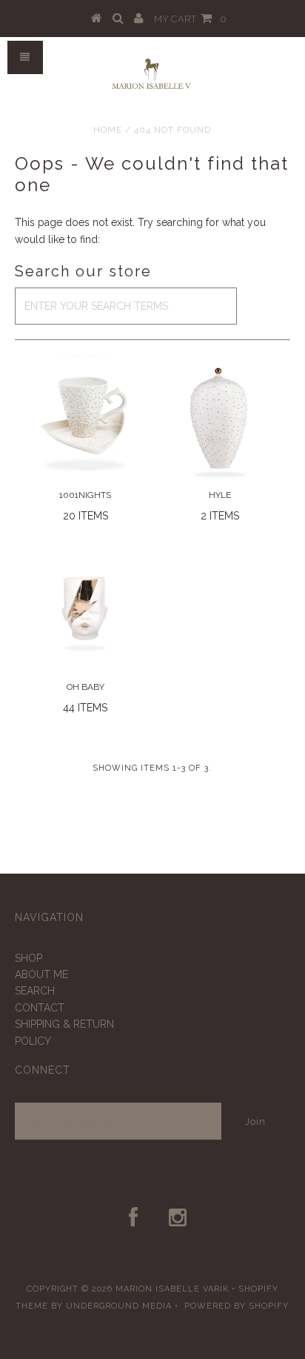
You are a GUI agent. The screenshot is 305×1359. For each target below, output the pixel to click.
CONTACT (39, 1008)
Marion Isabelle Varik (172, 1289)
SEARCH (35, 991)
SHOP (28, 958)
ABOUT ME (41, 974)
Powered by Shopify (236, 1306)
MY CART (190, 18)
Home (107, 129)
